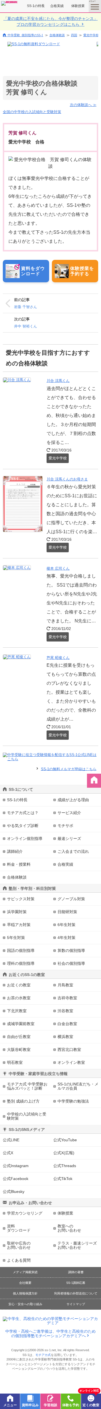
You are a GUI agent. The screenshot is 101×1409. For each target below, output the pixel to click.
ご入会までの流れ (73, 851)
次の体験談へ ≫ (83, 105)
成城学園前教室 (21, 1023)
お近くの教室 (19, 985)
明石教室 (15, 1062)
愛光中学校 (91, 35)
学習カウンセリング (24, 1213)
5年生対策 (16, 937)
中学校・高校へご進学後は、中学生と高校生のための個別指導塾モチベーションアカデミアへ (50, 1333)
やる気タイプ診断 (22, 825)
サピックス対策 (21, 899)
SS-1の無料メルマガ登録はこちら (69, 769)
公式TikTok (62, 1178)
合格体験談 (57, 35)
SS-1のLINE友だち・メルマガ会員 (78, 1086)
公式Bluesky (13, 1191)
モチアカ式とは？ (22, 812)
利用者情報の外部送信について (75, 1293)
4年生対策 (66, 937)
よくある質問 (19, 1260)
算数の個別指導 (71, 950)
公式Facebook (15, 1178)
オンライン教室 (71, 1062)
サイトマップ (75, 1304)
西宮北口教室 (69, 1049)
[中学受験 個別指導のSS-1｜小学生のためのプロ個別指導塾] (9, 3)
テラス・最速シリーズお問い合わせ (77, 1245)
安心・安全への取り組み (25, 1304)
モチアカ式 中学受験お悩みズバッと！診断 (27, 1086)
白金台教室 (67, 1023)
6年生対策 (66, 924)
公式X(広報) (63, 1153)
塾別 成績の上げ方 (23, 1101)
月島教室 (65, 985)
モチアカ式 (43, 1355)
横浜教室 (65, 1036)
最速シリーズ (69, 838)
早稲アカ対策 (19, 924)
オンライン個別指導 (24, 838)
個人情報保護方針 (25, 1293)
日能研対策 (67, 911)
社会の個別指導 (71, 963)
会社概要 (25, 1282)
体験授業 (78, 6)
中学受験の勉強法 (73, 1101)
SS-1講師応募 (75, 1282)
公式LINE (11, 1140)
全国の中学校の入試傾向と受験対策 (32, 112)
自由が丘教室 (19, 1036)
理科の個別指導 (21, 963)
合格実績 (57, 6)
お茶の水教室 (19, 998)
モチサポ (65, 825)
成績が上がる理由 (73, 800)
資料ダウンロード (19, 1228)
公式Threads (64, 1165)
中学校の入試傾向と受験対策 (26, 1116)
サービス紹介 (69, 812)
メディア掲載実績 (25, 1272)
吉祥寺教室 (67, 998)
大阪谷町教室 (19, 1049)
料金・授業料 (19, 864)
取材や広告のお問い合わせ (19, 1245)
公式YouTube (65, 1140)
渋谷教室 (65, 1011)
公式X (8, 1153)
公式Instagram (16, 1165)
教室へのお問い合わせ (69, 1228)
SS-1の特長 (36, 6)
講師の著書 (76, 1272)
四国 (74, 35)
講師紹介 (15, 851)
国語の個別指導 (21, 950)
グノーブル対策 (71, 899)
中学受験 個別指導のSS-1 (25, 34)
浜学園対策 (17, 911)
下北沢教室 (17, 1011)
